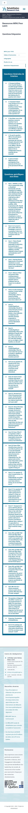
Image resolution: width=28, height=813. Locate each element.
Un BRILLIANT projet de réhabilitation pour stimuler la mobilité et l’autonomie (14, 725)
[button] (14, 90)
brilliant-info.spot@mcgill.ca (14, 672)
